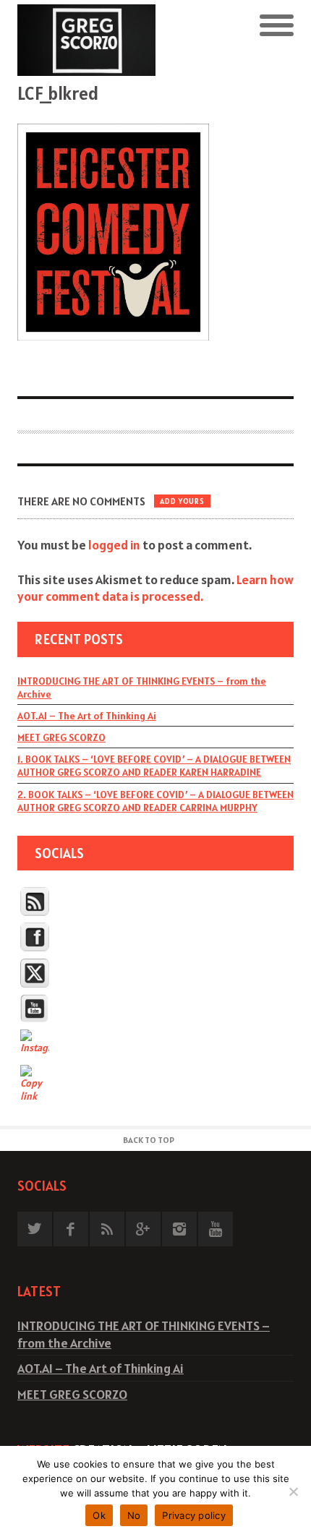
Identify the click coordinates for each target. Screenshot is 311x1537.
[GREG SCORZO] (86, 40)
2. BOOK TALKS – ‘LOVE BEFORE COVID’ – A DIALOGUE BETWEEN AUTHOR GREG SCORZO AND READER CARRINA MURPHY (155, 801)
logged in (114, 544)
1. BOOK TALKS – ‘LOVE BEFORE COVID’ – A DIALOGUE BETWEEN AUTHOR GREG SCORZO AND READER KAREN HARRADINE (154, 766)
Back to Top (148, 1139)
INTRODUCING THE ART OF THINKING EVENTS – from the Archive (141, 688)
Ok (99, 1515)
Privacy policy (194, 1515)
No (134, 1515)
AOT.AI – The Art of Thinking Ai (86, 715)
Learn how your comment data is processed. (155, 587)
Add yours (182, 501)
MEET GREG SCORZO (61, 737)
